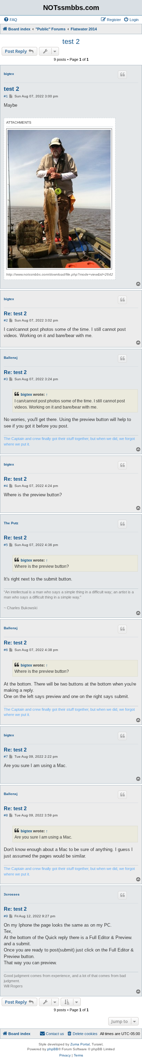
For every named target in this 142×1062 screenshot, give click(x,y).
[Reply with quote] (122, 74)
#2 (6, 320)
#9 (6, 916)
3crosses (12, 894)
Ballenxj (11, 358)
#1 (6, 96)
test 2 (71, 41)
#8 (6, 815)
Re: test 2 (15, 313)
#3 (6, 379)
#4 (6, 486)
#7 (6, 756)
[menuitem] (10, 20)
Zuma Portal (80, 1044)
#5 (6, 545)
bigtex (9, 74)
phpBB (52, 1049)
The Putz (11, 523)
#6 (6, 650)
